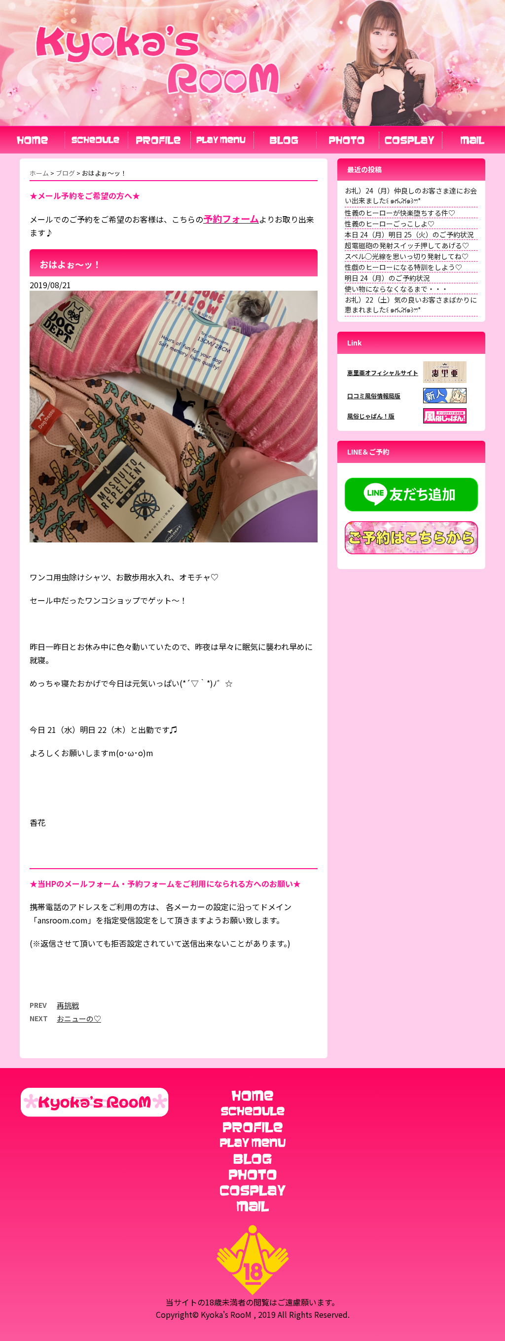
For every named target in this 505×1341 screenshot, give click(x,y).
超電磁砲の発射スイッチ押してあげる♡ (407, 245)
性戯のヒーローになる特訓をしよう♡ (403, 267)
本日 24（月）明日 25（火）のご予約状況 (409, 234)
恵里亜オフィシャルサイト (382, 372)
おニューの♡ (79, 1018)
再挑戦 (68, 1005)
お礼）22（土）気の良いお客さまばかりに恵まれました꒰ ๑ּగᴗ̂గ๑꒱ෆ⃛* (411, 304)
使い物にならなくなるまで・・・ (396, 289)
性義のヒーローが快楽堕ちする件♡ (400, 213)
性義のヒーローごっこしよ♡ (389, 224)
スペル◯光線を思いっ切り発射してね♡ (407, 256)
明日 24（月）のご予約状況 (387, 278)
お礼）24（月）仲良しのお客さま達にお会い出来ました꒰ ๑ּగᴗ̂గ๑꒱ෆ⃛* (411, 195)
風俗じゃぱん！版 (371, 416)
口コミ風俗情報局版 (373, 395)
